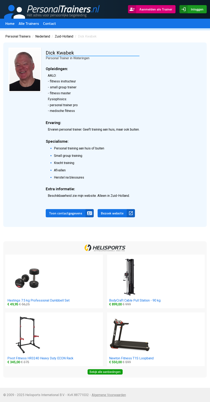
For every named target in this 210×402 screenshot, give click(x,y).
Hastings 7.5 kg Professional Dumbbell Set (38, 302)
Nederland (42, 36)
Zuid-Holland (64, 36)
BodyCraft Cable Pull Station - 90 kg (135, 302)
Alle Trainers (29, 23)
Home (10, 23)
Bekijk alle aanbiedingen (105, 372)
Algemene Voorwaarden (109, 395)
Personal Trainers (18, 36)
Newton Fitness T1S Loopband (131, 360)
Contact (49, 23)
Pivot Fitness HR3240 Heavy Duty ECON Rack (40, 360)
